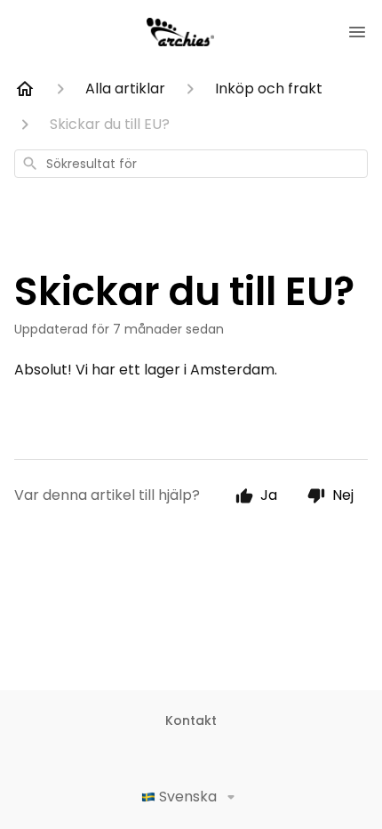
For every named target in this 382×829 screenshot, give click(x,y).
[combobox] (191, 163)
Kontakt (191, 720)
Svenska (188, 796)
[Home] (25, 89)
